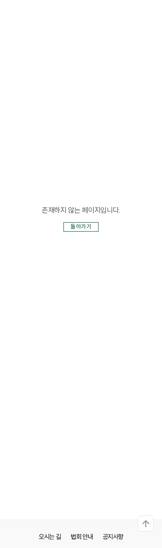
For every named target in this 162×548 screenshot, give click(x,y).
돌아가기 (81, 226)
